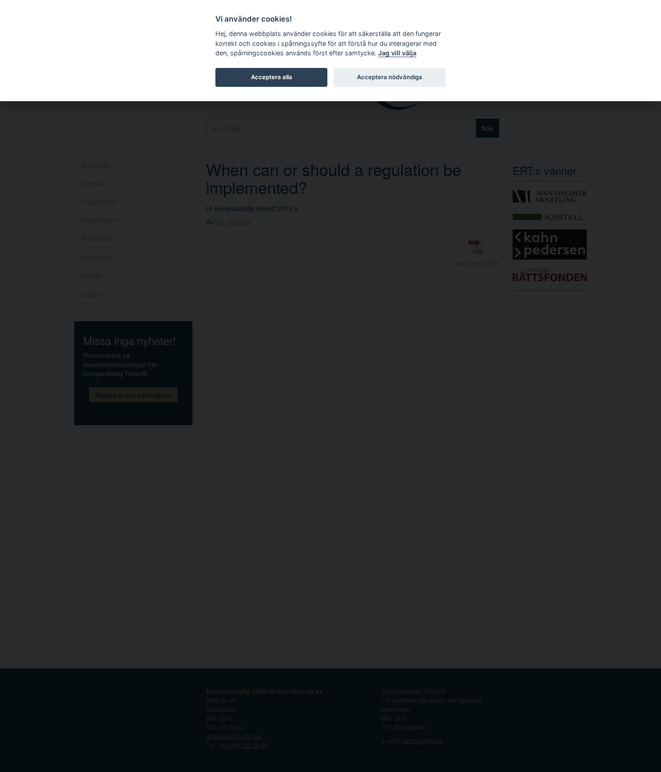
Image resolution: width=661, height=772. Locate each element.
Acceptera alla (271, 77)
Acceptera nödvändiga (389, 77)
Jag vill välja (397, 53)
